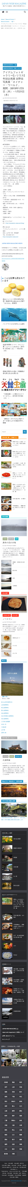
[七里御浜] (6, 586)
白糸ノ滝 (3, 724)
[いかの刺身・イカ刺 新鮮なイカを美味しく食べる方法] (6, 465)
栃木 (20, 1092)
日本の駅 (16, 867)
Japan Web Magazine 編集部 (10, 545)
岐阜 (6, 1115)
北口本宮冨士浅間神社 (7, 716)
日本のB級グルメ (14, 1169)
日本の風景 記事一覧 (18, 1163)
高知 (6, 1139)
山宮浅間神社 (5, 705)
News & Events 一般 (9, 65)
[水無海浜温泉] (7, 1011)
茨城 (13, 1092)
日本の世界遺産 (18, 1175)
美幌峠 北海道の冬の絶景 (19, 562)
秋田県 (11, 756)
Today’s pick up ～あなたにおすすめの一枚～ (11, 1171)
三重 (6, 1120)
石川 (20, 1106)
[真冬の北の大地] (14, 527)
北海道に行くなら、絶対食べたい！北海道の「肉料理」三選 (19, 990)
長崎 (20, 1144)
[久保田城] (14, 747)
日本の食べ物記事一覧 (6, 1167)
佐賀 (13, 1144)
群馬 (6, 1096)
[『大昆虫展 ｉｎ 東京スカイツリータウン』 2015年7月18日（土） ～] (14, 379)
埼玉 (20, 1096)
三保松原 (3, 727)
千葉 (13, 1096)
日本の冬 (11, 538)
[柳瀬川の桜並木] (7, 848)
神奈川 (13, 1101)
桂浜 (14, 578)
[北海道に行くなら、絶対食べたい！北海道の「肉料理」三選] (7, 991)
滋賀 (20, 1115)
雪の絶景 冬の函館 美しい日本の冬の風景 (19, 970)
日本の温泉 (9, 1173)
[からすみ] (6, 646)
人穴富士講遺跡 (5, 721)
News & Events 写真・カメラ (12, 68)
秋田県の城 (18, 756)
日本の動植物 (10, 1175)
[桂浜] (6, 578)
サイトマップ (6, 1039)
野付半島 (15, 570)
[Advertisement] (14, 44)
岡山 (13, 1130)
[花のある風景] (7, 839)
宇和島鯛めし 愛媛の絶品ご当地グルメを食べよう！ (19, 507)
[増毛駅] (7, 858)
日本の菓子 (15, 615)
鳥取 (6, 1130)
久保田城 (6, 760)
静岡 (13, 1111)
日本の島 (19, 1165)
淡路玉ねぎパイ (16, 637)
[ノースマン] (14, 604)
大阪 (13, 1125)
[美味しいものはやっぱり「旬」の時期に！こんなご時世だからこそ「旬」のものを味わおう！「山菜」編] (6, 489)
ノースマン (7, 619)
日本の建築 (24, 1171)
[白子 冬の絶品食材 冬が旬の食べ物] (7, 936)
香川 (13, 1139)
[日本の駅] (7, 867)
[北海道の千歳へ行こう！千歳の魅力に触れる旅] (7, 1002)
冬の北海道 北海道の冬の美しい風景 (19, 980)
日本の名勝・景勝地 (6, 1165)
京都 (6, 1125)
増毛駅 (15, 857)
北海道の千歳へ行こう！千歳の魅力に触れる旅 (19, 1001)
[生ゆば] (7, 955)
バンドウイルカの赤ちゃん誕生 (14, 324)
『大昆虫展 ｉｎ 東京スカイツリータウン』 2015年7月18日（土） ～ (13, 396)
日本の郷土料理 (22, 1167)
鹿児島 (6, 1154)
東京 (6, 1101)
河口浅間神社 (5, 718)
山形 (13, 1087)
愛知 (20, 1111)
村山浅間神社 (5, 707)
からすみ (15, 645)
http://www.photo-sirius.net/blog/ (15, 223)
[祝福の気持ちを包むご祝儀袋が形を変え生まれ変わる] (14, 356)
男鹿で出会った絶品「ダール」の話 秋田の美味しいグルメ (19, 443)
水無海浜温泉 (17, 1011)
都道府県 (24, 1175)
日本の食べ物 (15, 1167)
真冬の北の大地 (9, 543)
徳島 (20, 1139)
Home (6, 1163)
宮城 (20, 1087)
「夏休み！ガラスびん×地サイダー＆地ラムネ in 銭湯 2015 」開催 (13, 421)
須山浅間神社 (5, 713)
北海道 (5, 538)
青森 (13, 1082)
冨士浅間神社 (5, 710)
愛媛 (20, 1134)
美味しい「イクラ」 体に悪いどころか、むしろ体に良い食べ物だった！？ (19, 475)
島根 (6, 1134)
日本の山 (24, 1173)
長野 (6, 1106)
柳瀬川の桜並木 (18, 848)
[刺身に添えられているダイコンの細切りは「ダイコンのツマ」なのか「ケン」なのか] (6, 455)
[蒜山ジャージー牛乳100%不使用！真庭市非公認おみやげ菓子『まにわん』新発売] (14, 284)
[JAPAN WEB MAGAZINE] (3, 12)
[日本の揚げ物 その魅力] (6, 499)
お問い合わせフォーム (8, 1036)
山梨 (6, 1111)
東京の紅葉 (16, 885)
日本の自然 (14, 1165)
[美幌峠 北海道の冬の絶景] (6, 563)
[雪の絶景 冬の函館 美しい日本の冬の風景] (7, 971)
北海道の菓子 (6, 615)
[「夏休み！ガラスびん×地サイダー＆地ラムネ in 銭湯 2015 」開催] (14, 404)
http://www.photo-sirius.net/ (10, 237)
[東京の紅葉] (7, 886)
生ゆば (15, 955)
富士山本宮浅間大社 (6, 702)
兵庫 (20, 1125)
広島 (20, 1130)
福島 (6, 1092)
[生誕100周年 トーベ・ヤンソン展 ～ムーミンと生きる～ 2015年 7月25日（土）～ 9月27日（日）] (14, 329)
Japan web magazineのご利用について (13, 1032)
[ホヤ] (7, 946)
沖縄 (13, 1154)
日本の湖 (24, 1165)
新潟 (20, 1101)
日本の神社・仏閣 (17, 1173)
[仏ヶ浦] (7, 876)
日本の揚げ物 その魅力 (19, 498)
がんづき (15, 653)
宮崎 (20, 1149)
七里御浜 (15, 585)
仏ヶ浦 (15, 876)
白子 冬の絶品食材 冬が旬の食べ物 (19, 936)
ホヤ (15, 945)
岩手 (6, 1087)
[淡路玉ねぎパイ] (6, 638)
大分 (6, 1149)
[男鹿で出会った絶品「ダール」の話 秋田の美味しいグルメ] (6, 444)
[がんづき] (6, 653)
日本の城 (5, 756)
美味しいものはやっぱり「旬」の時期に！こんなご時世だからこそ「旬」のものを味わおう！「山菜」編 (19, 488)
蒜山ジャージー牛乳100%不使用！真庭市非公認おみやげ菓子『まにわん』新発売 (14, 301)
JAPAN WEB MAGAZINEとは (10, 1028)
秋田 (20, 1082)
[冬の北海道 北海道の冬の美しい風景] (7, 981)
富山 (13, 1106)
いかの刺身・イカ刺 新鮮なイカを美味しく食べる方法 (19, 465)
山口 (13, 1134)
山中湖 (3, 730)
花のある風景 (17, 839)
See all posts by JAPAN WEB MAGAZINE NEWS (13, 260)
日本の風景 (10, 1163)
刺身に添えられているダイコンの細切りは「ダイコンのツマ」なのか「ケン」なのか (19, 454)
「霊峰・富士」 (5, 696)
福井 (13, 1115)
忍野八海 (3, 732)
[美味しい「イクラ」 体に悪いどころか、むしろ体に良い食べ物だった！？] (6, 476)
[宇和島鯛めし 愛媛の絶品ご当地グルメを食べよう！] (6, 508)
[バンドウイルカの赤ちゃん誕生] (14, 309)
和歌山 (13, 1120)
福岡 (6, 1144)
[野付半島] (6, 571)
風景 (16, 538)
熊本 (13, 1149)
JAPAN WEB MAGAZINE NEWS (10, 98)
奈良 (20, 1120)
